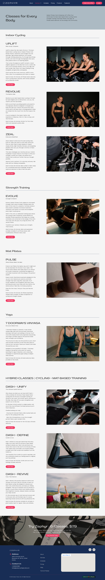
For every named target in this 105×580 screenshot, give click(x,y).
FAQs (41, 567)
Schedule (46, 3)
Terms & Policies (44, 571)
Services (37, 3)
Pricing (52, 3)
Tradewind (67, 3)
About (31, 3)
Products (59, 3)
